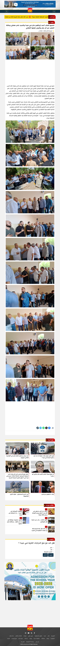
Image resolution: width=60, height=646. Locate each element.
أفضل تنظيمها (48, 552)
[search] (6, 11)
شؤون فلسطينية (38, 636)
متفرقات (43, 639)
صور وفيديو (14, 639)
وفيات (30, 639)
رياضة (48, 639)
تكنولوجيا (53, 639)
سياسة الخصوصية (30, 642)
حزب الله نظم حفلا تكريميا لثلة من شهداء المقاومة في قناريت (23, 17)
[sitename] (30, 627)
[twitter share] (46, 428)
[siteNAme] (30, 10)
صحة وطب (11, 636)
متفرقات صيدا (37, 639)
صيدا (45, 636)
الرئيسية (53, 636)
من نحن (37, 642)
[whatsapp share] (43, 428)
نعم (51, 547)
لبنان (48, 636)
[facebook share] (49, 428)
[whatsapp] (37, 428)
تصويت (51, 555)
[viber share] (40, 428)
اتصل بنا (23, 642)
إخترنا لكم (21, 639)
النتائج (45, 555)
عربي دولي (30, 636)
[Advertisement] (30, 71)
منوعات (24, 636)
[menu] (54, 11)
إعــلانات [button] (26, 639)
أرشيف (8, 639)
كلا (51, 549)
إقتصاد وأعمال (19, 636)
